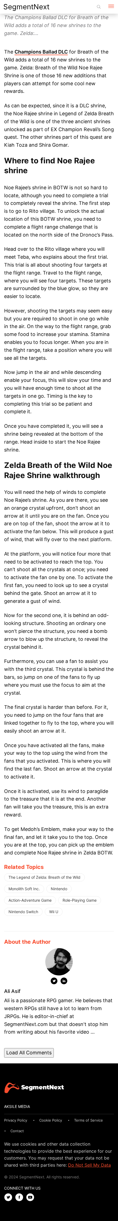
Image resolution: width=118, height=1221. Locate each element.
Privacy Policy (15, 1120)
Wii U (53, 911)
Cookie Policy (50, 1120)
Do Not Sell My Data (89, 1165)
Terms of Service (88, 1120)
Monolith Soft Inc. (24, 888)
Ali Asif (12, 991)
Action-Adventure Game (30, 900)
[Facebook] (20, 1197)
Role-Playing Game (80, 900)
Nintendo (59, 888)
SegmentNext (26, 6)
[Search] (98, 7)
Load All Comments (29, 1052)
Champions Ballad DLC (41, 52)
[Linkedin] (64, 982)
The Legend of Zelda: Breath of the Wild (44, 877)
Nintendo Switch (23, 911)
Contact (17, 1131)
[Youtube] (31, 1197)
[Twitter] (54, 982)
